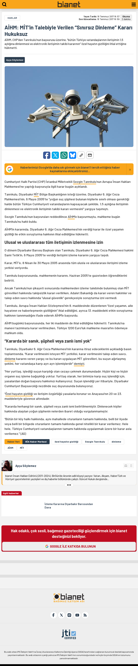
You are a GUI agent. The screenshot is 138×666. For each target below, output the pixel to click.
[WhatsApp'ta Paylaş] (64, 155)
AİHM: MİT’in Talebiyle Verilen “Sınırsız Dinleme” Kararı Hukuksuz (68, 30)
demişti (79, 363)
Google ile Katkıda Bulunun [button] (73, 546)
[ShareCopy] (81, 155)
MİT (36, 194)
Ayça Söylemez (25, 465)
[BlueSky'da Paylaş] (72, 155)
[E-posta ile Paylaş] (89, 155)
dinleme (9, 359)
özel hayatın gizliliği (66, 441)
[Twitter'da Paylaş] (55, 155)
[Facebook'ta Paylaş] (46, 155)
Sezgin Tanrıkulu (84, 182)
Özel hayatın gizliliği (19, 394)
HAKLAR (12, 17)
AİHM (71, 217)
